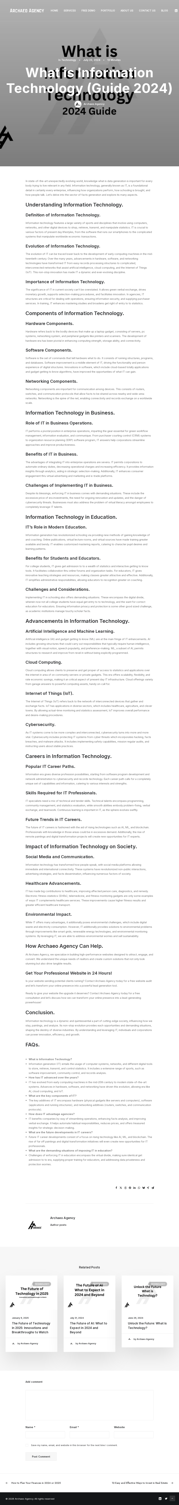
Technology (68, 59)
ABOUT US (127, 10)
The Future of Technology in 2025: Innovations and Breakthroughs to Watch (31, 1328)
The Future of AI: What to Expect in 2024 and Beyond (88, 1328)
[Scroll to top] (172, 1498)
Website (119, 1427)
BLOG (164, 10)
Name (30, 1427)
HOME (54, 10)
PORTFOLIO (108, 10)
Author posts (58, 1224)
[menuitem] (54, 10)
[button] (176, 10)
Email (74, 1427)
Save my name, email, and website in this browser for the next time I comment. (74, 1445)
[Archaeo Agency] (27, 10)
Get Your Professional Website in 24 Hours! (69, 973)
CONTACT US (147, 10)
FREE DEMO (88, 10)
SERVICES (70, 10)
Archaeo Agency (94, 103)
